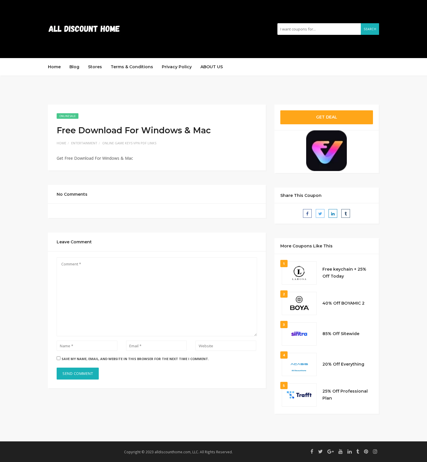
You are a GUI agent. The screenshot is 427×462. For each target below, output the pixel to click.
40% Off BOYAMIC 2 (343, 303)
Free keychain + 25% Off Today (344, 273)
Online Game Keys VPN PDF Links (129, 143)
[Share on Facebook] (307, 213)
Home (54, 66)
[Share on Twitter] (320, 213)
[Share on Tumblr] (345, 213)
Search (370, 29)
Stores (95, 66)
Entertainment (84, 143)
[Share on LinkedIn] (333, 213)
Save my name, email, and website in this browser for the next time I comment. (135, 359)
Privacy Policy (177, 66)
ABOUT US (211, 66)
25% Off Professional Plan (345, 395)
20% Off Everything (343, 364)
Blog (74, 66)
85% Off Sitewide (340, 333)
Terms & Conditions (132, 66)
